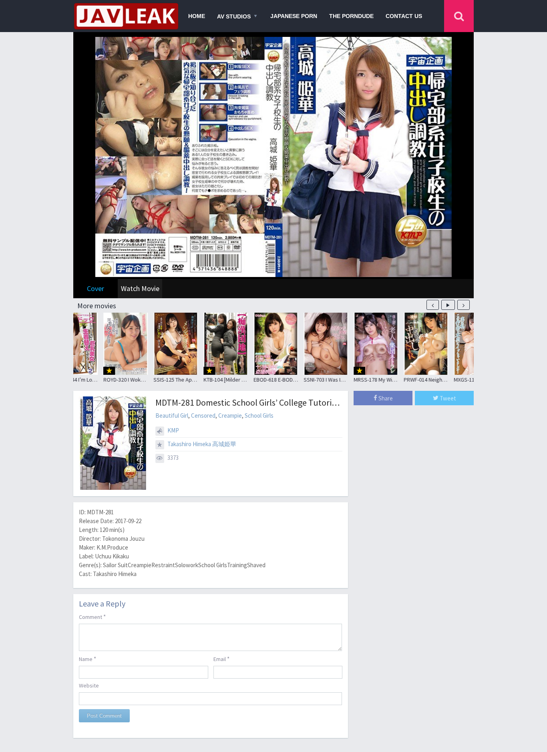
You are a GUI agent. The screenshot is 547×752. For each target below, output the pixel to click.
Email (221, 659)
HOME (196, 16)
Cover (95, 288)
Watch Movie (140, 288)
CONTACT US (404, 16)
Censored (203, 415)
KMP (173, 430)
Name (87, 659)
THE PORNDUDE (351, 16)
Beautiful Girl (171, 415)
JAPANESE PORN (293, 16)
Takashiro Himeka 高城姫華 (201, 444)
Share (385, 398)
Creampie (230, 415)
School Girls (259, 415)
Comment (92, 617)
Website (89, 685)
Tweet (447, 398)
